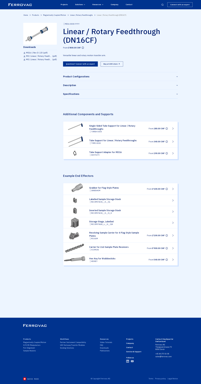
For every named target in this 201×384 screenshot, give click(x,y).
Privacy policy (160, 379)
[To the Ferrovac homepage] (20, 4)
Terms (151, 379)
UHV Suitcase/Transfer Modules (72, 345)
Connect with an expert (180, 5)
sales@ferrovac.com (163, 356)
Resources (96, 4)
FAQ (101, 345)
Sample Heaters (29, 351)
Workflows (64, 339)
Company (114, 4)
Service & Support (133, 352)
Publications (105, 351)
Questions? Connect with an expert (80, 64)
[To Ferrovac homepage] (100, 325)
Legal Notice (173, 379)
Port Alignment (29, 348)
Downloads (104, 348)
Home (26, 15)
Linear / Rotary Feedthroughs (81, 15)
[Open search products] (162, 4)
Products (35, 15)
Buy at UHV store (111, 64)
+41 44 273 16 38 (162, 354)
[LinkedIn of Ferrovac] (127, 361)
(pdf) (37, 53)
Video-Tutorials (106, 342)
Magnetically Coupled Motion (54, 15)
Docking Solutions (67, 348)
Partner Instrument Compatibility (73, 342)
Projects (64, 4)
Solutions (79, 4)
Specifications (71, 94)
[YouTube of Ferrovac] (132, 361)
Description (69, 85)
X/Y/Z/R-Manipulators (31, 345)
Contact (129, 4)
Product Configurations (76, 76)
